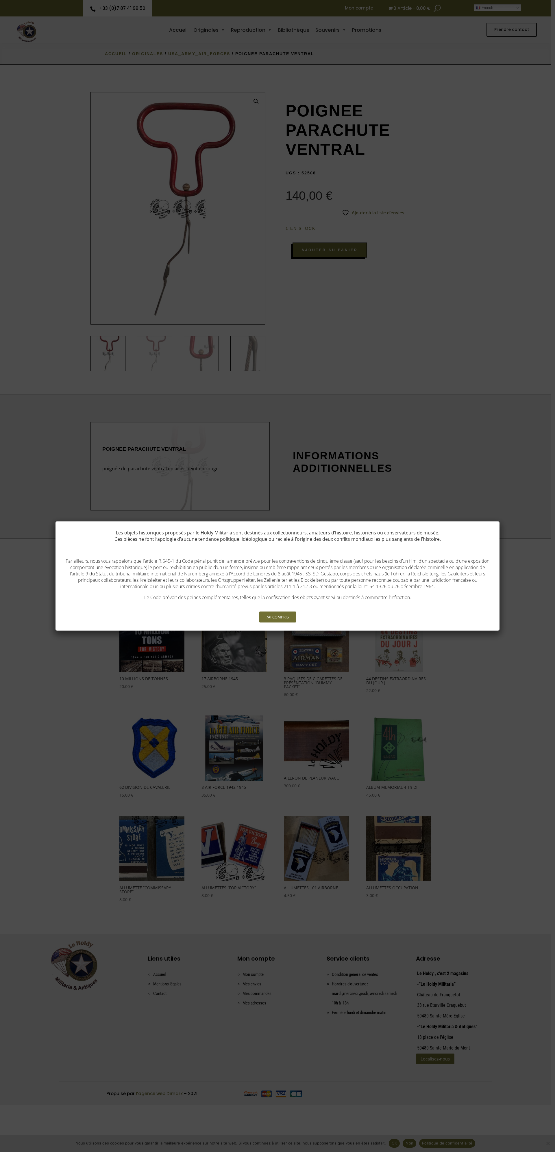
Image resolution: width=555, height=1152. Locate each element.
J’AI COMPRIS (278, 617)
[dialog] (277, 576)
